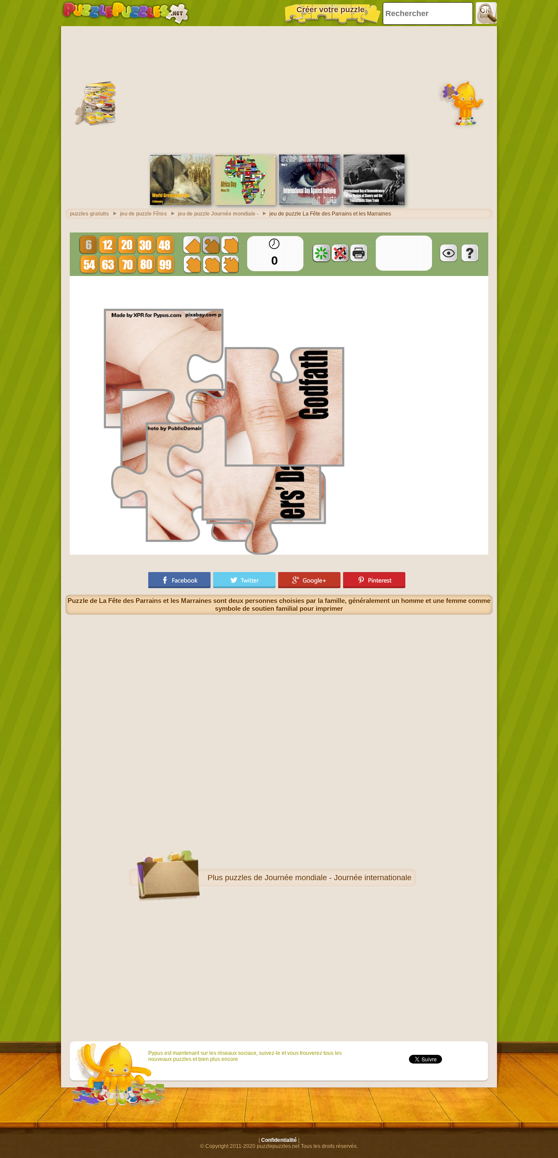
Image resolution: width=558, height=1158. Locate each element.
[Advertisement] (279, 89)
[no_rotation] (340, 253)
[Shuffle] (321, 253)
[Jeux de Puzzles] (125, 13)
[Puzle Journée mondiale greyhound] (180, 203)
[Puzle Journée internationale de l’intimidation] (309, 203)
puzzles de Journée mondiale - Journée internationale (318, 877)
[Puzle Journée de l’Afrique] (245, 203)
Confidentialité (279, 1140)
